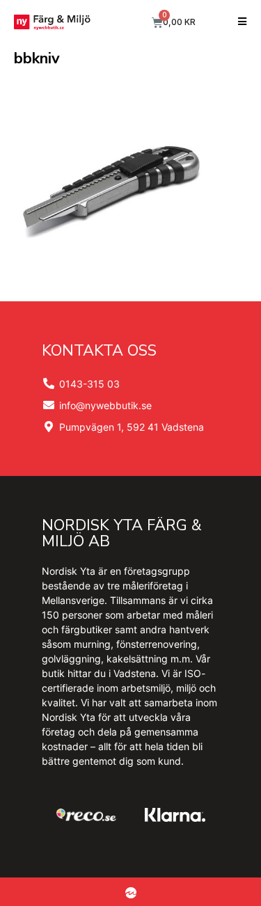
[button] (242, 22)
